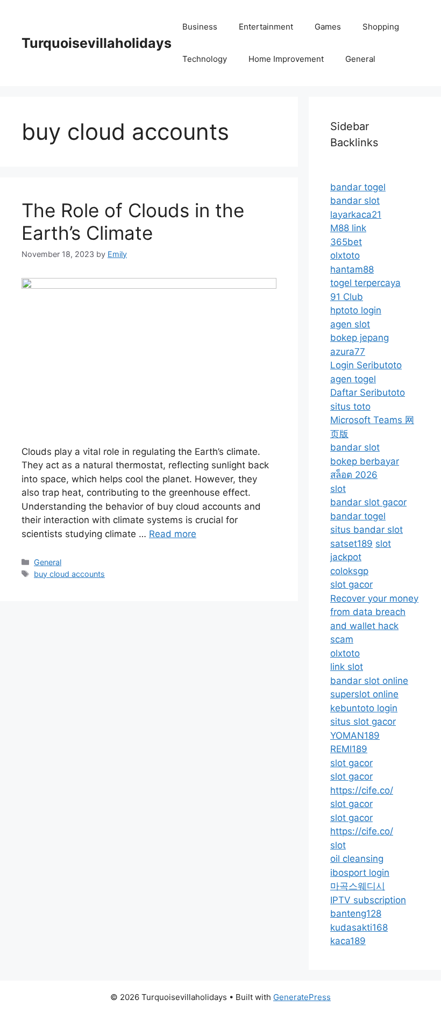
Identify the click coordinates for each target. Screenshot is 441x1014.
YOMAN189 (355, 735)
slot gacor (351, 584)
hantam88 (352, 269)
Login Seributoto (366, 365)
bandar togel (358, 187)
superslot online (364, 694)
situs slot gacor (363, 721)
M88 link (348, 228)
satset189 (351, 543)
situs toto (350, 406)
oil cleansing (356, 858)
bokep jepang (359, 337)
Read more (172, 534)
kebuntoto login (363, 708)
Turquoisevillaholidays (97, 43)
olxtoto (345, 255)
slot (338, 488)
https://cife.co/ (361, 790)
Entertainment (266, 27)
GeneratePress (302, 997)
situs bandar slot (366, 529)
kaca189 (348, 941)
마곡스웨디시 (357, 886)
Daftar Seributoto (367, 392)
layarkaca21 (355, 214)
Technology (204, 59)
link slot (346, 666)
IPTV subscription (368, 900)
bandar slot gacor (368, 502)
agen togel (353, 379)
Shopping (380, 27)
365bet (346, 242)
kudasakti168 (359, 927)
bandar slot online (369, 680)
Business (199, 27)
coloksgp (349, 571)
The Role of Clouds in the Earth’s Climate (133, 221)
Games (328, 27)
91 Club (346, 296)
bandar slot (355, 200)
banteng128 (355, 913)
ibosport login (359, 872)
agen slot (350, 324)
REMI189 (348, 749)
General (360, 59)
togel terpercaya (365, 282)
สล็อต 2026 (354, 474)
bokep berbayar (364, 461)
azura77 (347, 351)
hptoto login (355, 310)
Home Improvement (286, 59)
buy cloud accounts (69, 574)
